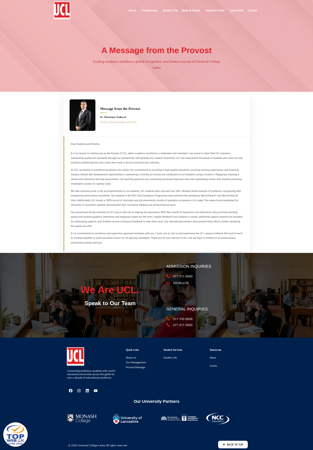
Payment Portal (215, 10)
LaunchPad (237, 10)
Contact (252, 10)
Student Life (170, 10)
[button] (133, 10)
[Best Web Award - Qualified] (15, 434)
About (132, 10)
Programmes (149, 10)
